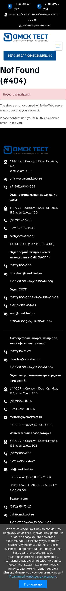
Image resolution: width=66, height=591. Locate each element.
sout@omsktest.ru (22, 313)
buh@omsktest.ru (22, 514)
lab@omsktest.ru (21, 469)
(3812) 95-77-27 (21, 351)
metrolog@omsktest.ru (26, 417)
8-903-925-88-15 (22, 409)
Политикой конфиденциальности (32, 576)
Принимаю (33, 584)
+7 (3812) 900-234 (52, 6)
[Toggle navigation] (58, 46)
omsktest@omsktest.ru (36, 25)
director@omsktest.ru (25, 359)
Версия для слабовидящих (30, 55)
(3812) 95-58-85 (21, 401)
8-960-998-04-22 (45, 297)
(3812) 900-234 (20, 265)
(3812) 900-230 (21, 453)
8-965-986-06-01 (22, 228)
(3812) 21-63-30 (21, 220)
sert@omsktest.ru (22, 236)
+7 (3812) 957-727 (22, 6)
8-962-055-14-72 (22, 461)
